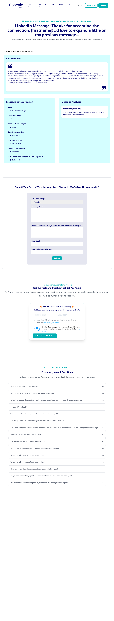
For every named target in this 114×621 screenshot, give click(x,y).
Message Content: (39, 207)
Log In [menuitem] (80, 5)
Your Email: (36, 241)
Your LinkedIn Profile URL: (42, 249)
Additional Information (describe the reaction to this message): (56, 226)
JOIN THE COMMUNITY (45, 336)
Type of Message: (38, 199)
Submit (57, 258)
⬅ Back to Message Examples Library (18, 51)
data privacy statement (51, 322)
